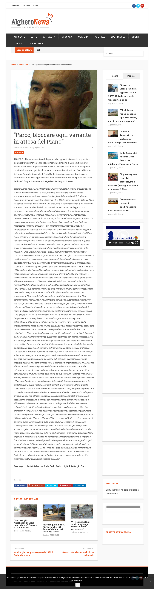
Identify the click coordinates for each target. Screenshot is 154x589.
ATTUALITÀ (49, 37)
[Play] (109, 242)
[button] (123, 236)
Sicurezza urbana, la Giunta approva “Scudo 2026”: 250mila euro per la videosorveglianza (122, 92)
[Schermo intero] (136, 242)
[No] (150, 581)
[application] (123, 236)
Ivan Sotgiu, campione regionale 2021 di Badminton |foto (34, 554)
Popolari (131, 76)
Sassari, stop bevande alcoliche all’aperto (78, 554)
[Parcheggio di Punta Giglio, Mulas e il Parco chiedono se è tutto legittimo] (54, 512)
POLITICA (99, 37)
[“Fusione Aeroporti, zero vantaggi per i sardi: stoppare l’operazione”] (113, 133)
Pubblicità (15, 6)
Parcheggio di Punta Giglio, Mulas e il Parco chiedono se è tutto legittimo (54, 528)
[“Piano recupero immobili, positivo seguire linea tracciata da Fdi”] (113, 201)
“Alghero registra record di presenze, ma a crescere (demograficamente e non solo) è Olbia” (123, 181)
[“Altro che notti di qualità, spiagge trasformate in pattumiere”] (82, 511)
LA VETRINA (36, 43)
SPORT (135, 37)
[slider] (121, 242)
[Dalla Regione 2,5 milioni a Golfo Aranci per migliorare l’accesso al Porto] (113, 155)
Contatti (35, 6)
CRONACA (67, 37)
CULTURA (83, 37)
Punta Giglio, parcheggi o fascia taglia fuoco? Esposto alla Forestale (25, 524)
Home (13, 65)
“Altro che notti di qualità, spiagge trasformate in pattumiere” (80, 525)
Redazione (26, 6)
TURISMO (19, 43)
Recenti (114, 76)
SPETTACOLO (118, 37)
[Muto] (132, 242)
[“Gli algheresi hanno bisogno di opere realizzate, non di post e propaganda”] (113, 112)
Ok (78, 585)
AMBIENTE (19, 37)
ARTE (34, 37)
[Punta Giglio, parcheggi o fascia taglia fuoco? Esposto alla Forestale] (25, 510)
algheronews (40, 147)
